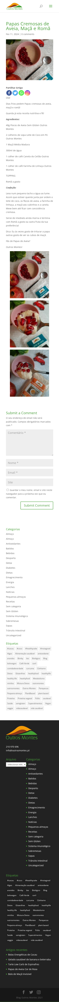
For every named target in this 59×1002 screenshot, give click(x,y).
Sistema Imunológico (17, 616)
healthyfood (33, 673)
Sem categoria (13, 606)
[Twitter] (15, 93)
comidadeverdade (15, 668)
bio (27, 658)
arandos (10, 658)
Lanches (10, 587)
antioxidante (43, 653)
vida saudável (37, 708)
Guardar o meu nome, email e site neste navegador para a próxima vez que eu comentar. (29, 494)
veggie (10, 708)
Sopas (9, 625)
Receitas (10, 601)
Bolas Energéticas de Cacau (22, 954)
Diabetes (10, 567)
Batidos (10, 548)
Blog (45, 658)
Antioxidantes (13, 543)
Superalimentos (35, 703)
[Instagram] (27, 93)
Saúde (10, 703)
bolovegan (11, 663)
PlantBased (30, 693)
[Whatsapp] (21, 93)
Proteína (11, 698)
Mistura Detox (23, 683)
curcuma (30, 668)
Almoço (10, 533)
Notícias (10, 591)
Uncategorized (13, 635)
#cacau (10, 648)
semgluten (20, 703)
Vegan (48, 703)
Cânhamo (41, 668)
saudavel (47, 698)
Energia (10, 582)
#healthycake (31, 648)
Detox (9, 562)
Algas (9, 653)
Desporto (11, 558)
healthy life (12, 678)
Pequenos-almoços (16, 596)
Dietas (9, 572)
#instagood (45, 648)
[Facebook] (9, 93)
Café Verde (24, 663)
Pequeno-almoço (14, 693)
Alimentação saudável (25, 653)
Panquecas (43, 688)
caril (34, 663)
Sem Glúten (12, 611)
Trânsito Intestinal (15, 630)
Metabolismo (39, 678)
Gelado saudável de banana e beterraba (29, 959)
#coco (19, 648)
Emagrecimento (14, 577)
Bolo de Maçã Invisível (19, 974)
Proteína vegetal (25, 698)
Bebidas (10, 553)
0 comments (27, 34)
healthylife (46, 673)
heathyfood (25, 678)
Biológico (36, 658)
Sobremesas (12, 620)
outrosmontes (13, 688)
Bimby (20, 658)
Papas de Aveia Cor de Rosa (22, 969)
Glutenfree (20, 673)
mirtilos (10, 683)
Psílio (37, 698)
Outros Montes (29, 688)
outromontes (38, 683)
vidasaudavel (22, 708)
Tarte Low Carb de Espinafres (23, 964)
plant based (43, 693)
